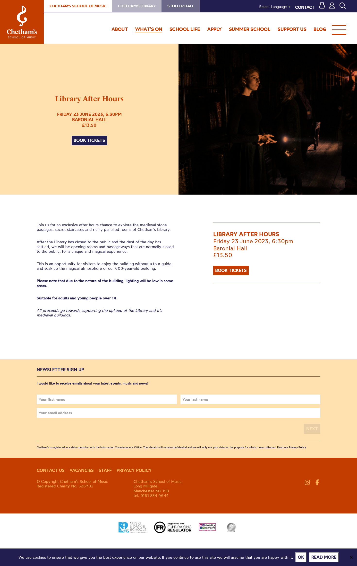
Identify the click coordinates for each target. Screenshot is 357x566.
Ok (301, 557)
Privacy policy (134, 470)
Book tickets (89, 140)
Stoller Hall (180, 6)
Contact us (51, 470)
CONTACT (304, 7)
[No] (350, 557)
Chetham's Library (137, 6)
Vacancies (81, 470)
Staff (105, 470)
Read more (323, 557)
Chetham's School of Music (22, 22)
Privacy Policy (297, 447)
